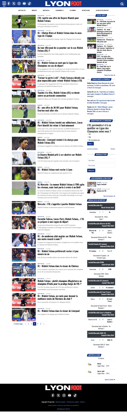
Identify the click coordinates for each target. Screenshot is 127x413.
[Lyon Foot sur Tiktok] (74, 397)
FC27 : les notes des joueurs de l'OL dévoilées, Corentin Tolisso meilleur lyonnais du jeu (105, 59)
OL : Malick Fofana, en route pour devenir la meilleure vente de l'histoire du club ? (58, 297)
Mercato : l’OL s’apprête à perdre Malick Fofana (60, 204)
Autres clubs (86, 10)
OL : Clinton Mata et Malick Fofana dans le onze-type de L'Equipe (60, 34)
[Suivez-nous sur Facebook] (52, 397)
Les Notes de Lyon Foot (102, 10)
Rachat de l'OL (101, 191)
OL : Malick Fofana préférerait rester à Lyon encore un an (58, 252)
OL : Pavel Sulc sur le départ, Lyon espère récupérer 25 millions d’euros (104, 69)
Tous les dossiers (108, 196)
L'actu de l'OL (22, 10)
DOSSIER (99, 182)
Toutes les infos (109, 75)
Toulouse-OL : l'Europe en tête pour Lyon (105, 40)
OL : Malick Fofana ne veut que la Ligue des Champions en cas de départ (57, 64)
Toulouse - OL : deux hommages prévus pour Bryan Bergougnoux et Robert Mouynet (104, 32)
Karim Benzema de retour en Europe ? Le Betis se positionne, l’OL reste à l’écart (101, 85)
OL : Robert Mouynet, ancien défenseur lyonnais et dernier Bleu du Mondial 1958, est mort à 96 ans (99, 109)
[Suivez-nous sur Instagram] (63, 397)
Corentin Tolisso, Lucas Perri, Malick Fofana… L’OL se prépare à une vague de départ (61, 220)
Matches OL (46, 10)
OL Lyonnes (73, 10)
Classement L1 (60, 10)
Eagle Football (101, 184)
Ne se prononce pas (94, 140)
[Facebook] (8, 3)
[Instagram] (18, 3)
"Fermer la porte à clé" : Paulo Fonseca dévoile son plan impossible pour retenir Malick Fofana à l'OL (61, 79)
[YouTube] (23, 3)
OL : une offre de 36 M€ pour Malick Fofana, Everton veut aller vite (58, 109)
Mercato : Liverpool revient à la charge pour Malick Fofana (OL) (58, 141)
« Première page (18, 324)
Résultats (113, 149)
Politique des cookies (73, 402)
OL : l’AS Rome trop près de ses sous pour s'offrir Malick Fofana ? (106, 23)
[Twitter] (13, 3)
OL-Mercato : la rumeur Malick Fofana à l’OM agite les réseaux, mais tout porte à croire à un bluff (61, 186)
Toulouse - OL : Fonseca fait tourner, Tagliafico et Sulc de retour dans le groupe (105, 49)
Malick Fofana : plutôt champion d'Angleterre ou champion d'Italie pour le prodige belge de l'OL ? (60, 282)
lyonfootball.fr (75, 405)
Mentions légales (60, 402)
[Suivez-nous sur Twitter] (58, 397)
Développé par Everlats (63, 409)
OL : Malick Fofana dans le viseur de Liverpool (59, 311)
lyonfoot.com (60, 405)
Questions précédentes (92, 149)
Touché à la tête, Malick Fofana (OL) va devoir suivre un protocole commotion (59, 94)
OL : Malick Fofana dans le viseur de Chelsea (58, 266)
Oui (89, 134)
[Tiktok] (29, 3)
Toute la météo (109, 379)
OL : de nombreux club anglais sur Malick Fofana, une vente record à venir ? (60, 237)
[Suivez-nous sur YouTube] (69, 397)
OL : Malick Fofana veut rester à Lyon (55, 169)
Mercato (34, 10)
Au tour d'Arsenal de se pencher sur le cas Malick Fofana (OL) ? (60, 49)
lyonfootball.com (68, 405)
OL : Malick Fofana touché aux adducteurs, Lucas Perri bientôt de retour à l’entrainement (60, 124)
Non (89, 137)
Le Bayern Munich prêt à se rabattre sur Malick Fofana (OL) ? (60, 156)
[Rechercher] (121, 4)
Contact (82, 402)
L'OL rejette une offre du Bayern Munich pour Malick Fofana (58, 19)
